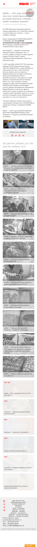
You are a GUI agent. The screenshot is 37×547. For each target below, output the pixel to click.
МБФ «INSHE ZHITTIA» (18, 501)
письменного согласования (31, 529)
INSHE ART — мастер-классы (18, 513)
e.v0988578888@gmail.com (15, 526)
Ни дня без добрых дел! (19, 24)
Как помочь (18, 507)
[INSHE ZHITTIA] (27, 4)
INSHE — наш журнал (18, 508)
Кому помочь (18, 505)
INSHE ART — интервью (18, 511)
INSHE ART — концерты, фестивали (18, 514)
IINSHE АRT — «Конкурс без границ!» (19, 516)
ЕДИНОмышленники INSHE (18, 502)
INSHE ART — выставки (18, 510)
